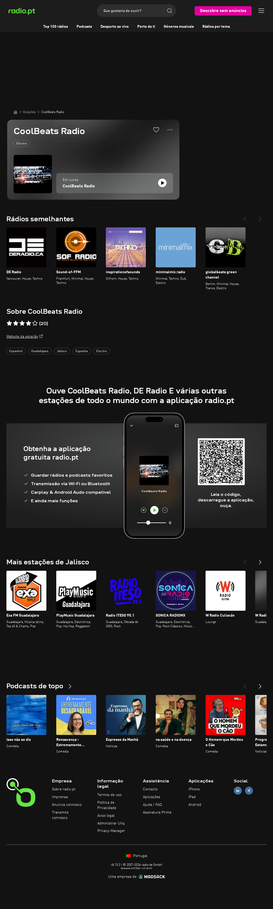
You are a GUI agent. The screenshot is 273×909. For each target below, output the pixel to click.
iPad (192, 797)
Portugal (139, 856)
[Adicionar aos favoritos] (156, 129)
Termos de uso (109, 795)
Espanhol (16, 351)
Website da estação (22, 337)
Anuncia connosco (67, 805)
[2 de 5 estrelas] (16, 323)
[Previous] (244, 216)
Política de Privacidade (106, 805)
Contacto (150, 789)
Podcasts (84, 27)
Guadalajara (39, 351)
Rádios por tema (216, 27)
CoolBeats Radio (79, 186)
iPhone (194, 789)
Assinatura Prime (157, 812)
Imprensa (60, 797)
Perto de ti (146, 27)
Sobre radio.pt (63, 789)
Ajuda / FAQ (152, 805)
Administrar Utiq (111, 823)
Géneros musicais (179, 27)
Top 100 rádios (55, 27)
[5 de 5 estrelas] (35, 323)
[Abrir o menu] (261, 10)
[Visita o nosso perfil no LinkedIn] (238, 791)
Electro (21, 143)
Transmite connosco (60, 815)
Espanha (81, 351)
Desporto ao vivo (115, 27)
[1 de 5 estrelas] (9, 323)
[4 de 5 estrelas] (28, 323)
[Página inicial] (15, 112)
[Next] (260, 216)
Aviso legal (106, 816)
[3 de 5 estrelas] (22, 323)
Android (194, 805)
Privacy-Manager (111, 831)
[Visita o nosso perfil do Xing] (249, 791)
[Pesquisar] (169, 10)
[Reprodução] (162, 183)
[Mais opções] (170, 130)
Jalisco (62, 351)
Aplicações (151, 797)
